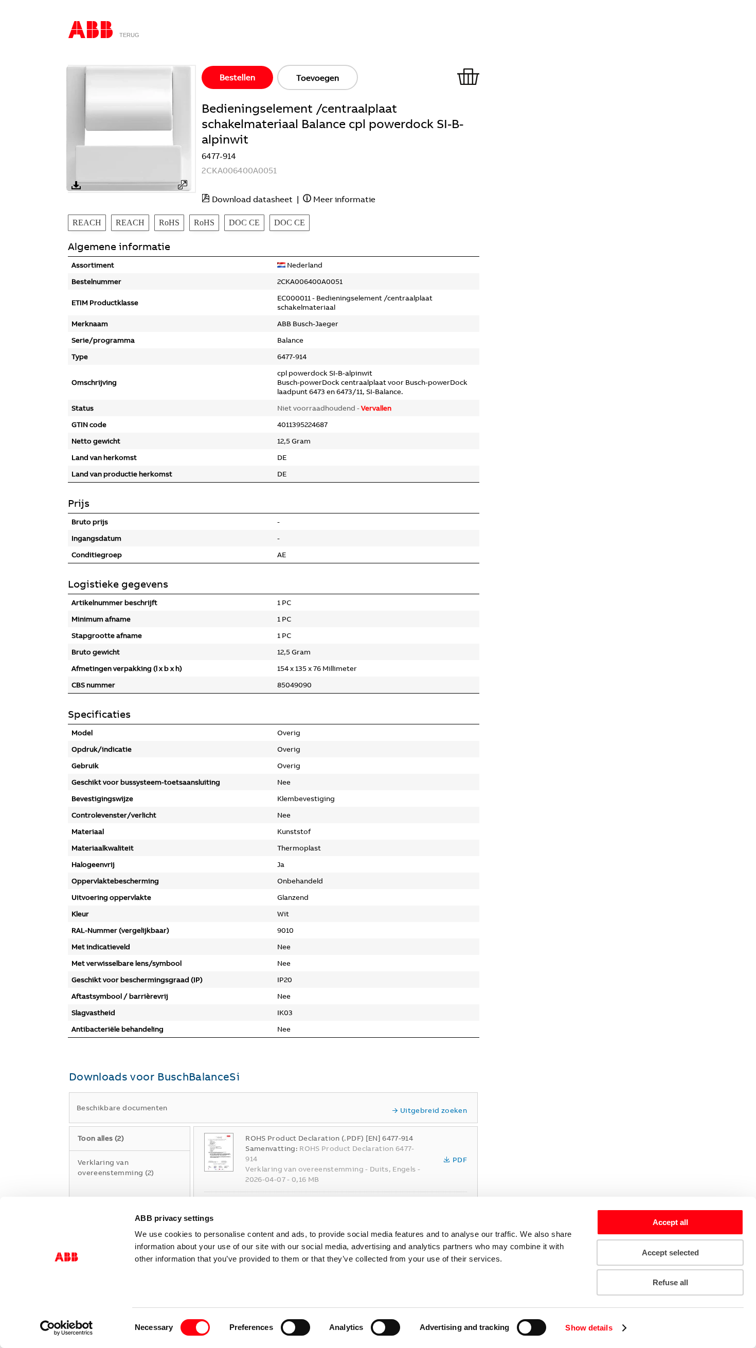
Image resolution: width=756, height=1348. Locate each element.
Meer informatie (344, 199)
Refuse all (670, 1282)
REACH (87, 222)
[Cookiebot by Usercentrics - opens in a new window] (67, 1328)
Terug (129, 35)
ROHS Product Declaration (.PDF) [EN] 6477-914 (329, 1138)
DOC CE (244, 222)
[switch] (295, 1327)
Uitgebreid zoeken (433, 1110)
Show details (588, 1327)
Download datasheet (252, 199)
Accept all (670, 1222)
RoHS (169, 222)
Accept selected (670, 1252)
